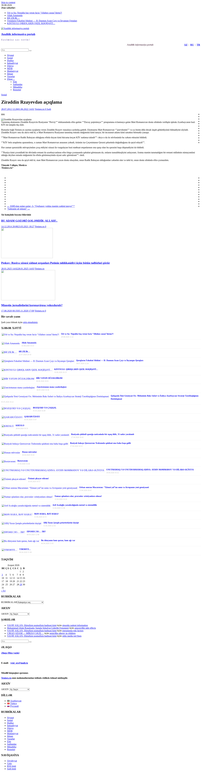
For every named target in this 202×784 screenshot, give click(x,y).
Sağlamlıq (17, 84)
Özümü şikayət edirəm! (38, 478)
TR (198, 44)
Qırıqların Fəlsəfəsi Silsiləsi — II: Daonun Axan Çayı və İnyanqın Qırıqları (42, 20)
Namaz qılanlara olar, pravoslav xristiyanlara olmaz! (78, 496)
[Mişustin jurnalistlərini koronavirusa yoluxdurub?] (28, 299)
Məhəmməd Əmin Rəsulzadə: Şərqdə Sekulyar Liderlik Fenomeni (38, 628)
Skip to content (8, 2)
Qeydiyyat (12, 761)
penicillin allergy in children (63, 633)
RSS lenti (11, 766)
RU (192, 44)
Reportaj (17, 89)
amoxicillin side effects (85, 628)
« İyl (3, 591)
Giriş (9, 763)
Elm (15, 81)
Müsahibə (17, 87)
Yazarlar (11, 76)
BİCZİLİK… (13, 18)
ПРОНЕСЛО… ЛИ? (36, 531)
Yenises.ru (40, 109)
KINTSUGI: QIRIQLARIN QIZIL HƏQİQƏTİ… (31, 23)
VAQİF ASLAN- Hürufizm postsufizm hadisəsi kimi (31, 625)
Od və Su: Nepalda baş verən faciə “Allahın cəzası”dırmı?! (34, 12)
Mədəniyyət (12, 71)
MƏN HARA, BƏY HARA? (46, 514)
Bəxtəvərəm (22, 461)
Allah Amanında (14, 15)
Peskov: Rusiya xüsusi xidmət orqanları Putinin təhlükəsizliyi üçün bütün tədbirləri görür (55, 262)
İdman (10, 74)
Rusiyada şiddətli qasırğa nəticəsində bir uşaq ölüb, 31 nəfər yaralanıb (102, 434)
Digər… (11, 79)
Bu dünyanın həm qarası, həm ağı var (58, 540)
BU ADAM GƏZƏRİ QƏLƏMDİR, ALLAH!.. (29, 220)
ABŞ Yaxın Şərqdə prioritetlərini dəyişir (61, 523)
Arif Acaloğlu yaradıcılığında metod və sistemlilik (74, 505)
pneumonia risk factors (72, 630)
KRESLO (20, 425)
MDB (10, 68)
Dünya (10, 66)
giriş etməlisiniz (30, 322)
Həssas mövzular (29, 452)
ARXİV (5, 689)
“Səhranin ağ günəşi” (18, 209)
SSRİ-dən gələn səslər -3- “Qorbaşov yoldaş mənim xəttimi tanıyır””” (41, 206)
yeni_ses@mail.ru (19, 663)
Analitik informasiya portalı (18, 34)
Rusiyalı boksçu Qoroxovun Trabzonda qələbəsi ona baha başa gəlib (100, 443)
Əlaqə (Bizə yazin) (10, 653)
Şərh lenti (11, 768)
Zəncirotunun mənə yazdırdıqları (52, 387)
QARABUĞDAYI (32, 417)
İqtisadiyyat (12, 63)
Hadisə (10, 60)
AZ (186, 44)
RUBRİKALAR (9, 602)
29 (21, 584)
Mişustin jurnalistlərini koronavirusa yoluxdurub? (32, 305)
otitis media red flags (71, 636)
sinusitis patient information (75, 625)
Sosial (10, 58)
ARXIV (5, 614)
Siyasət (10, 55)
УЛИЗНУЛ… (25, 549)
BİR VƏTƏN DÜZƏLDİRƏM (49, 378)
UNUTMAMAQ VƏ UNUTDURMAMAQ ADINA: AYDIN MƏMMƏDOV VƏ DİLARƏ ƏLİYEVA (150, 470)
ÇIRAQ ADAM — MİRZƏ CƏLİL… (25, 633)
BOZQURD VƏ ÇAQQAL (44, 408)
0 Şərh (48, 109)
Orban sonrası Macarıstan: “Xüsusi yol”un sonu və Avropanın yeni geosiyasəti (114, 487)
